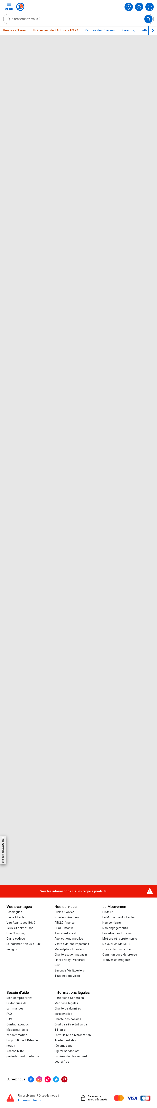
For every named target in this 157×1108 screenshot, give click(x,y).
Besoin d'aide (18, 992)
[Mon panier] (149, 7)
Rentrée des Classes (100, 30)
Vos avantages (19, 907)
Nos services (66, 907)
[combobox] (78, 19)
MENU (8, 9)
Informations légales (72, 992)
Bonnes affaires (15, 30)
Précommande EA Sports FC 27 (55, 30)
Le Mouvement (115, 907)
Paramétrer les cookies (3, 850)
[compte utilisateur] (139, 7)
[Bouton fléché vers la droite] (152, 30)
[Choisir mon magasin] (128, 7)
